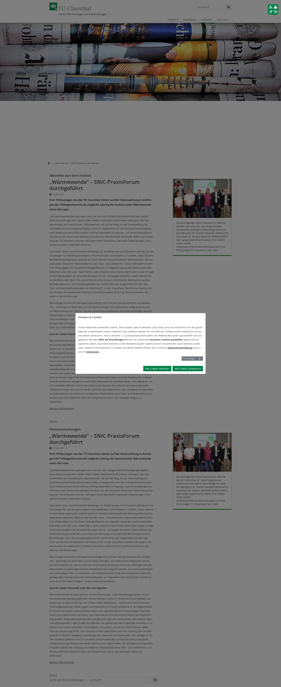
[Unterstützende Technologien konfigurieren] (273, 9)
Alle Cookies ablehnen (157, 368)
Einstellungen (189, 358)
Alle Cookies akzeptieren (187, 368)
